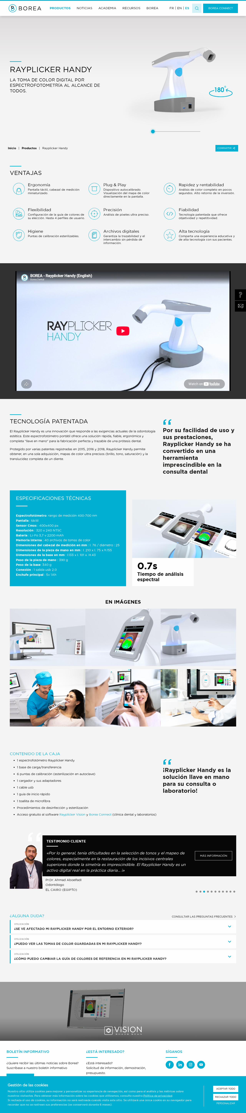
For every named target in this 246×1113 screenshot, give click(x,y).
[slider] (153, 131)
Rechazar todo (225, 1097)
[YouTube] (201, 1065)
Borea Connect (220, 8)
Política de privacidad (157, 1095)
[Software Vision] (123, 1011)
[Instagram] (191, 1065)
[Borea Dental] (25, 8)
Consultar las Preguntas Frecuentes (202, 916)
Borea (152, 8)
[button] (197, 892)
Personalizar (225, 1103)
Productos (60, 8)
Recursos (131, 8)
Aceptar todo (225, 1088)
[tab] (123, 926)
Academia (107, 8)
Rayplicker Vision (72, 814)
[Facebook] (170, 1065)
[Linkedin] (180, 1065)
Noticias (84, 8)
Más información (213, 855)
